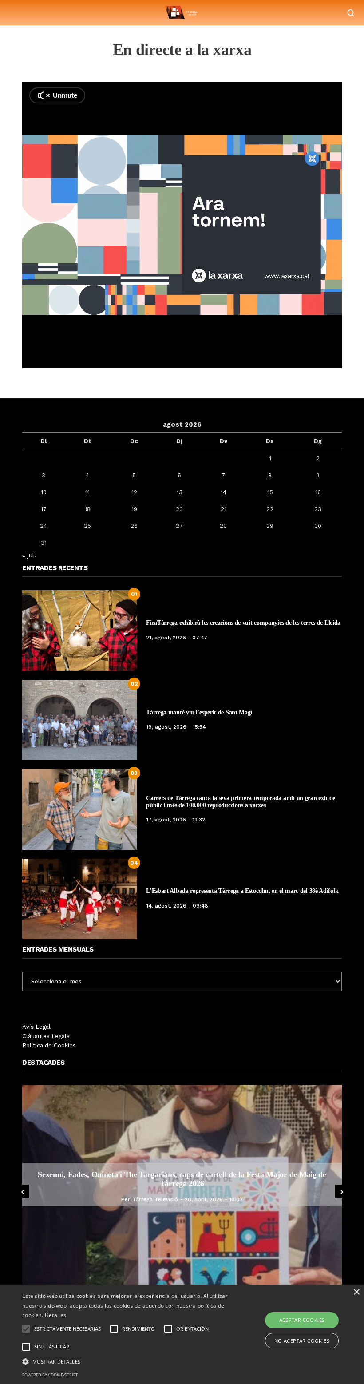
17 (44, 509)
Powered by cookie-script (50, 1375)
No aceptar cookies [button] (301, 1340)
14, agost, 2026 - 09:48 (177, 906)
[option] (182, 1185)
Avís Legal (36, 1026)
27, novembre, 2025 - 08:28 (214, 1199)
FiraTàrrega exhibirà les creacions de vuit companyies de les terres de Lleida (243, 622)
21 (223, 509)
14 (223, 492)
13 (179, 492)
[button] (126, 1361)
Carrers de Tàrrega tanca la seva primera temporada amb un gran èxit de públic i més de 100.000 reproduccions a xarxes (240, 801)
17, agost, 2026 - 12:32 (175, 820)
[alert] (182, 1334)
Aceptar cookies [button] (302, 1320)
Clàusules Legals (46, 1036)
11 (87, 492)
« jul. (29, 555)
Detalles (55, 1315)
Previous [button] (22, 1191)
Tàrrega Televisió (148, 1199)
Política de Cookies (49, 1045)
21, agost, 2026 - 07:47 (176, 637)
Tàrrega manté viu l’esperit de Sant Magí (199, 712)
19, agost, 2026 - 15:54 (176, 727)
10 (44, 492)
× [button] (356, 1292)
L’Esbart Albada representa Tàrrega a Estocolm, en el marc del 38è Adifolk (242, 891)
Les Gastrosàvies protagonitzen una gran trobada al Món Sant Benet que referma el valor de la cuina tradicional (181, 1179)
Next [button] (341, 1191)
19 (134, 509)
